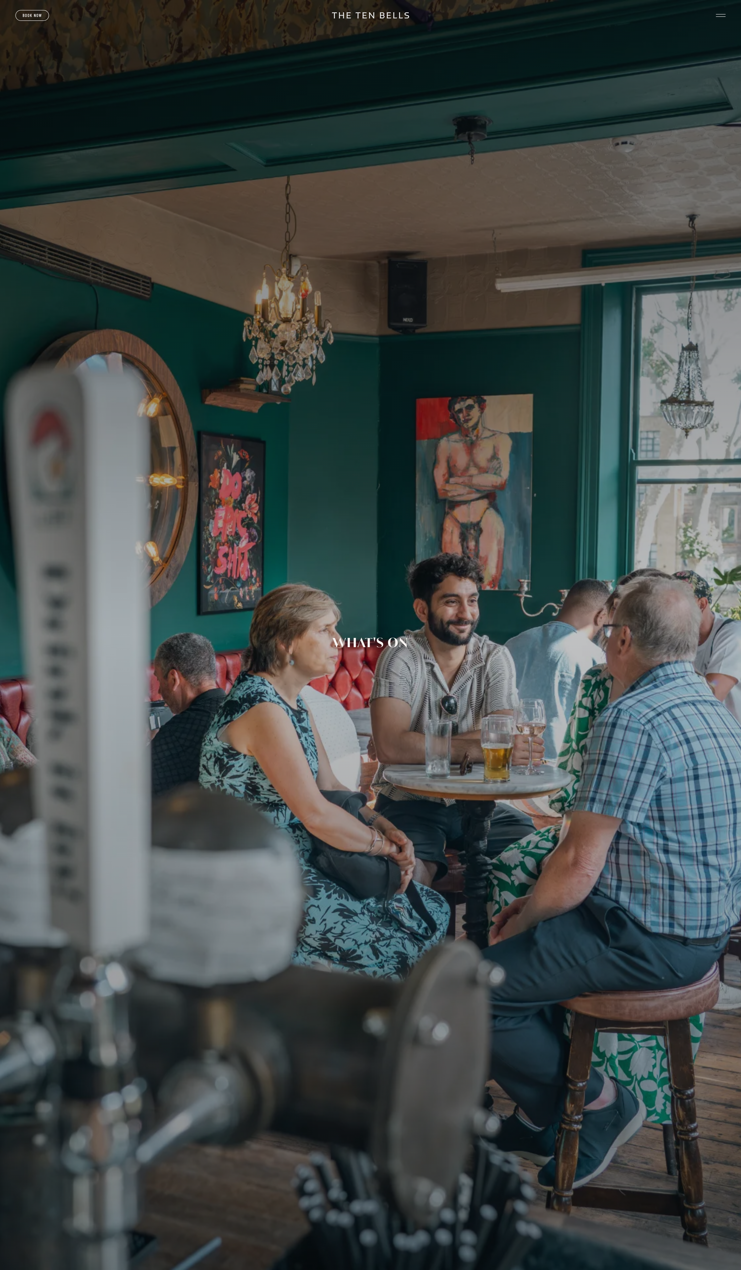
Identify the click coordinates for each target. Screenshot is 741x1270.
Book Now (32, 15)
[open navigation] (721, 15)
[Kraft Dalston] (370, 15)
